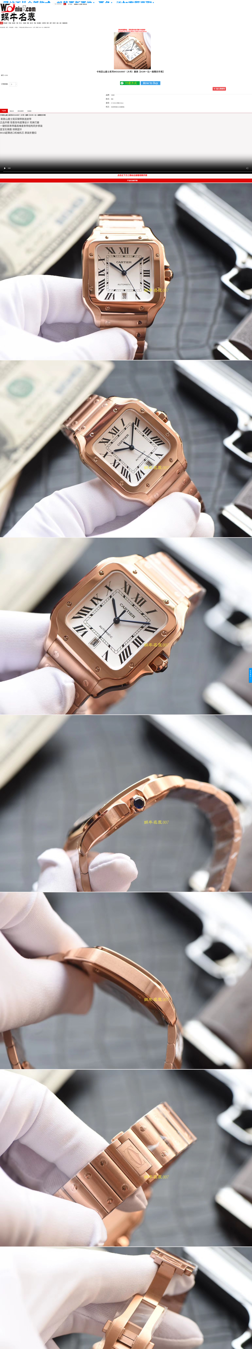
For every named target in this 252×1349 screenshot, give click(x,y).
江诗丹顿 (44, 23)
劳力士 (20, 23)
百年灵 (54, 23)
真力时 (31, 23)
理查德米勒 (64, 23)
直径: (108, 103)
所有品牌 (5, 23)
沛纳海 (24, 23)
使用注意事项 (21, 111)
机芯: (108, 107)
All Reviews (2, 91)
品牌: (108, 95)
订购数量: (4, 84)
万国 (17, 23)
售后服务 (29, 111)
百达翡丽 (39, 23)
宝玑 (60, 23)
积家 (48, 23)
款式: (108, 99)
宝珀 (57, 23)
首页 (1, 23)
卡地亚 (9, 23)
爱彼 (28, 23)
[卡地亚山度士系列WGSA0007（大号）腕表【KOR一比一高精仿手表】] (132, 50)
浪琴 (51, 23)
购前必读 (12, 111)
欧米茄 (13, 23)
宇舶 (35, 23)
